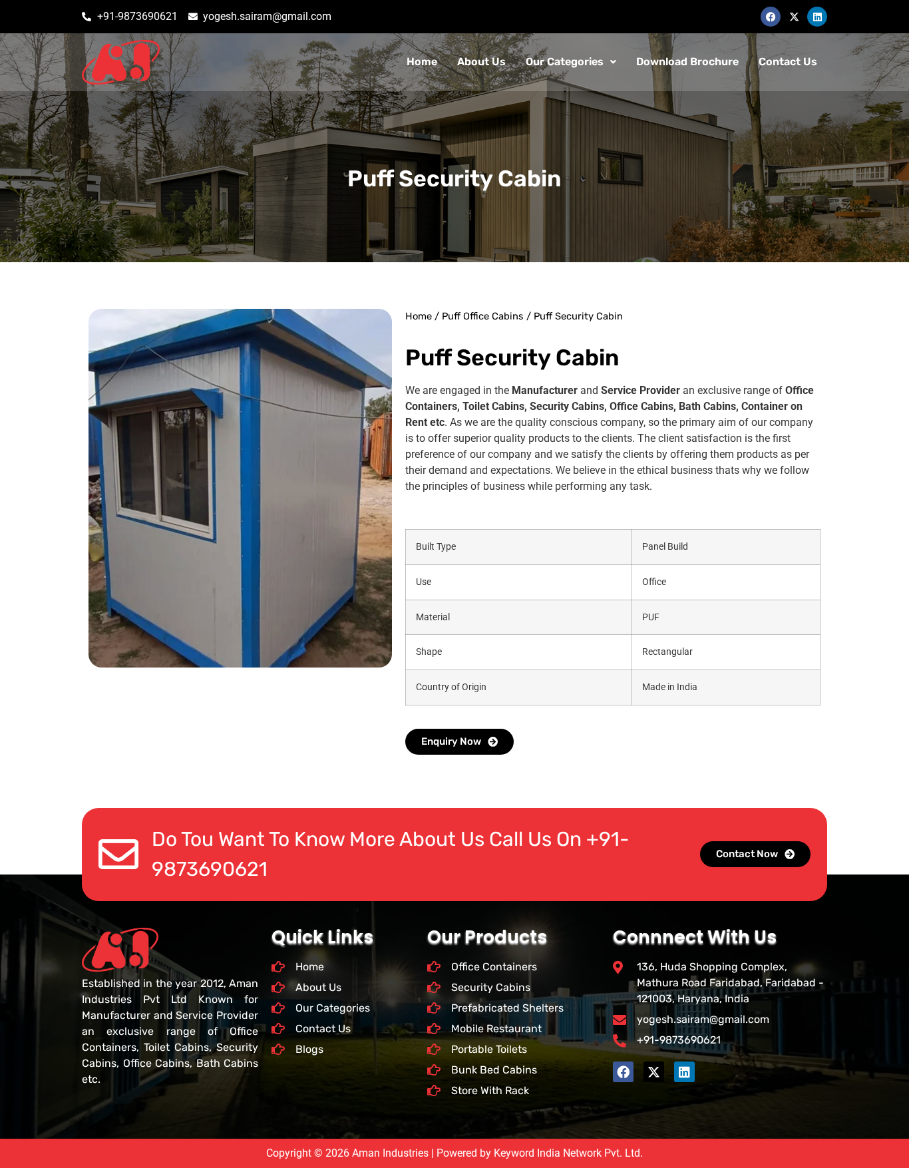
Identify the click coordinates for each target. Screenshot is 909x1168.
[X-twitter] (794, 17)
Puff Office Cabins (483, 316)
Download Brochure (687, 61)
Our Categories (565, 61)
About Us (481, 61)
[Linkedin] (817, 17)
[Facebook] (771, 17)
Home (422, 61)
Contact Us (788, 61)
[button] (571, 62)
